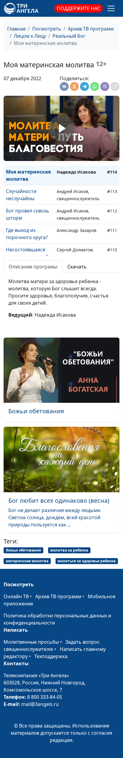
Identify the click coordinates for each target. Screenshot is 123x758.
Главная (16, 28)
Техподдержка (50, 656)
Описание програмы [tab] (33, 266)
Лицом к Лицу (30, 36)
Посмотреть (46, 28)
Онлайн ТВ (16, 596)
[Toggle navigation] (111, 8)
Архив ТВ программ (91, 28)
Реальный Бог (69, 36)
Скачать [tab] (77, 266)
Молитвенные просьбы (31, 642)
